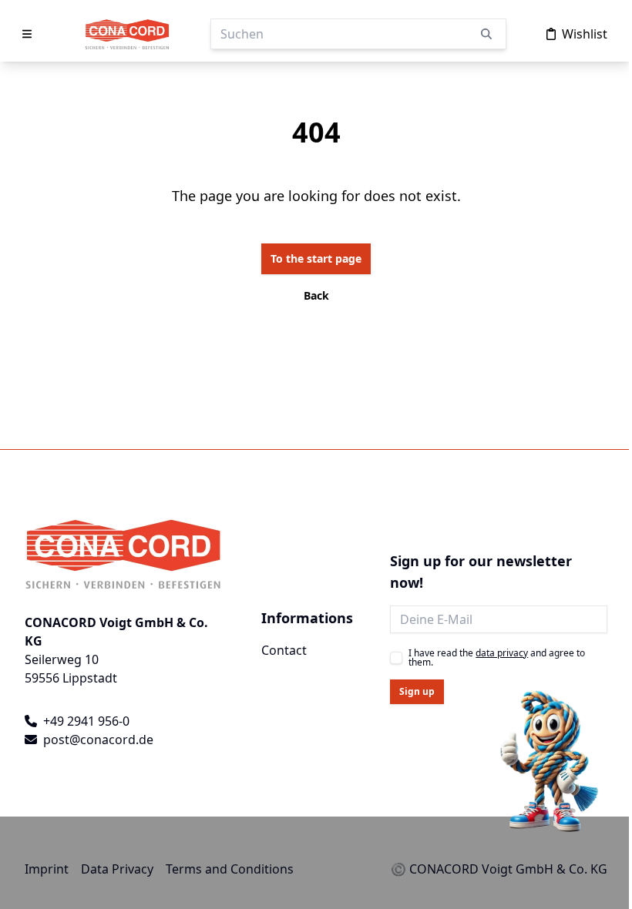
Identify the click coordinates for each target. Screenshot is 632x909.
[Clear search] (486, 33)
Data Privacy (117, 868)
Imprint (47, 868)
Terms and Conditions (230, 868)
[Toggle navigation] (28, 33)
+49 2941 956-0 (86, 721)
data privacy (502, 652)
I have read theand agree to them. (496, 658)
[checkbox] (396, 658)
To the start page (316, 258)
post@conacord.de (98, 739)
